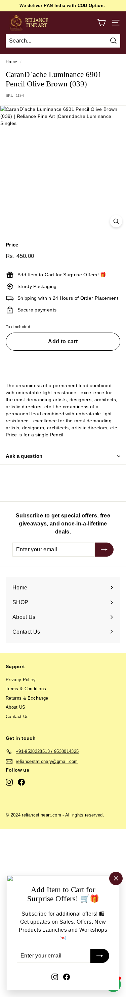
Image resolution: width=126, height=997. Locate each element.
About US (16, 707)
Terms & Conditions (26, 688)
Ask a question (24, 456)
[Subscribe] (99, 956)
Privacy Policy (21, 679)
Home (11, 62)
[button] (63, 361)
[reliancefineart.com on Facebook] (66, 976)
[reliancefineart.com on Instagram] (54, 976)
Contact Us (17, 716)
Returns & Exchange (27, 698)
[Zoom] (116, 221)
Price (12, 244)
